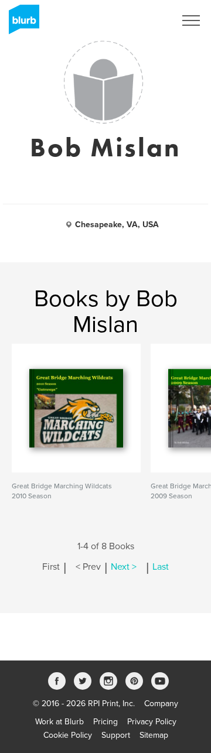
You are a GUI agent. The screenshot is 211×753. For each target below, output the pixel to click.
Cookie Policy (67, 735)
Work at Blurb (59, 722)
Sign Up (145, 20)
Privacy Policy (151, 722)
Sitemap (153, 735)
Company (161, 703)
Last (160, 567)
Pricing (105, 722)
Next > (124, 567)
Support (115, 735)
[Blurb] (20, 23)
